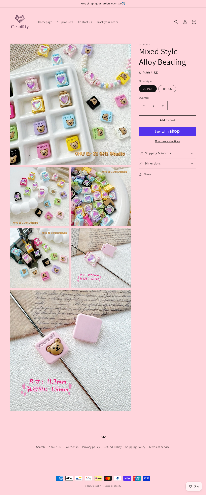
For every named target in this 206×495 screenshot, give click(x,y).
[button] (176, 22)
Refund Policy (113, 447)
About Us (55, 447)
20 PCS (147, 89)
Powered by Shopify (111, 486)
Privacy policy (91, 447)
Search (40, 447)
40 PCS (167, 89)
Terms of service (159, 447)
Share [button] (147, 174)
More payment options (167, 141)
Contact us (72, 447)
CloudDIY (97, 486)
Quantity (144, 97)
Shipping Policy (135, 447)
